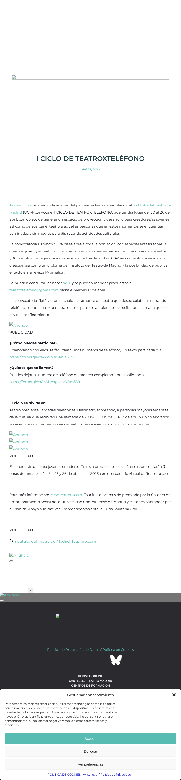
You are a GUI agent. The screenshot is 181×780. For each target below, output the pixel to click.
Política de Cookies (118, 649)
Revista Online (90, 676)
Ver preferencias (90, 764)
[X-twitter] (78, 660)
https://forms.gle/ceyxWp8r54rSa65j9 (41, 357)
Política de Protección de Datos (73, 649)
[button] (174, 694)
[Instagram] (90, 660)
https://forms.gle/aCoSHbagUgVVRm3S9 (44, 382)
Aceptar (91, 738)
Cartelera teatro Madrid (90, 681)
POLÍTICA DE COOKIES (64, 774)
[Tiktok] (103, 660)
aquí (67, 283)
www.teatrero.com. (66, 495)
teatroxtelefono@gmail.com (34, 290)
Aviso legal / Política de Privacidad (107, 774)
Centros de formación (90, 685)
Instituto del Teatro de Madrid (42, 541)
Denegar (90, 751)
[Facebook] (65, 660)
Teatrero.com (21, 205)
